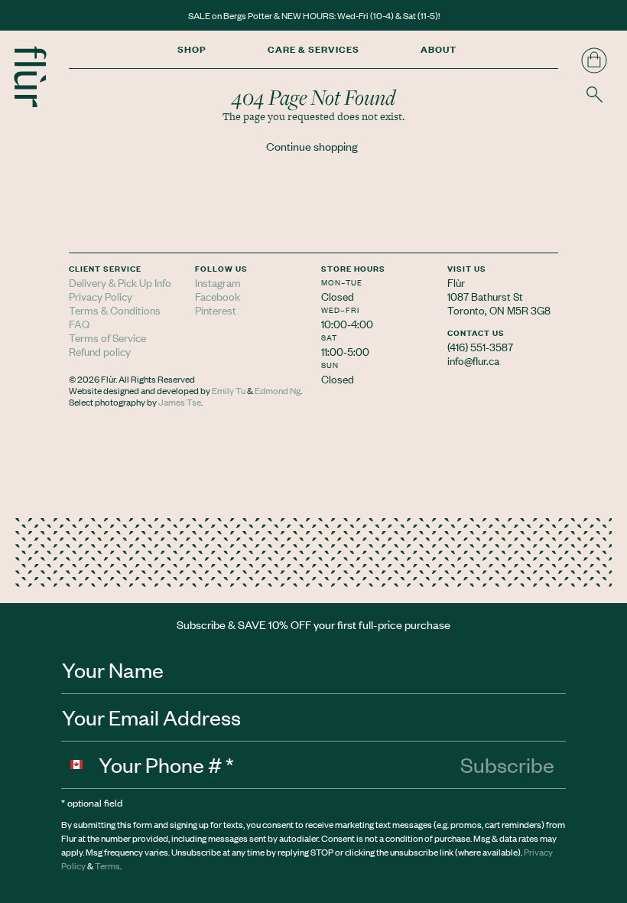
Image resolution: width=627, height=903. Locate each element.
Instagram (218, 282)
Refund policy (100, 351)
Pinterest (215, 310)
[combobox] (80, 764)
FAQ (79, 323)
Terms (107, 865)
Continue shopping (312, 146)
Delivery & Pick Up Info (120, 282)
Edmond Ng (278, 390)
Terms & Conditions (115, 310)
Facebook (217, 296)
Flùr (456, 282)
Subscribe (507, 764)
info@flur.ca (473, 360)
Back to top (602, 378)
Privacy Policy (100, 296)
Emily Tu (228, 390)
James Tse (179, 402)
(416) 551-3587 (480, 346)
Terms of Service (107, 337)
